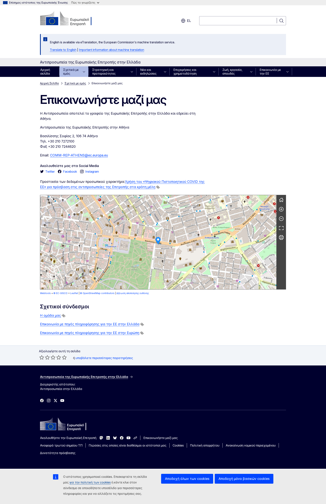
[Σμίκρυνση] (281, 218)
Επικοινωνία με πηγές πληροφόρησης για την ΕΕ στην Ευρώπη (89, 333)
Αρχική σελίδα (45, 71)
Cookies (178, 445)
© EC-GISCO (60, 293)
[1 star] (42, 357)
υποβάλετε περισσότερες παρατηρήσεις (104, 358)
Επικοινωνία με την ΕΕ (270, 71)
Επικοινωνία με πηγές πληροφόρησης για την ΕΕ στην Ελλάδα (89, 324)
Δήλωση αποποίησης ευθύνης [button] (132, 293)
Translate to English (63, 50)
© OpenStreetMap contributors (97, 293)
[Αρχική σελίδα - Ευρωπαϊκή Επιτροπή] (70, 18)
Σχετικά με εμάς (71, 71)
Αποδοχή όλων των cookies (187, 479)
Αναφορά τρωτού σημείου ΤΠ (61, 445)
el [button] (189, 21)
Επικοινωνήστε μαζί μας (160, 438)
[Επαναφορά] (281, 200)
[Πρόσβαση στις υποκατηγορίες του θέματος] (85, 71)
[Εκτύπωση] (281, 237)
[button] (158, 241)
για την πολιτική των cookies (90, 482)
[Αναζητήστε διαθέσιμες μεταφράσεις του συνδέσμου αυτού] (158, 187)
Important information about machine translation (111, 50)
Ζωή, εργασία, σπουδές (232, 71)
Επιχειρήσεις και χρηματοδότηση (185, 71)
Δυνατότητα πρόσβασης (57, 453)
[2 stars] (44, 357)
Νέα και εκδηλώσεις (148, 71)
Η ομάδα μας (50, 315)
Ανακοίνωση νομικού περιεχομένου (251, 445)
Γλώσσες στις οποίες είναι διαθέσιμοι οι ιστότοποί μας (127, 445)
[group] (158, 242)
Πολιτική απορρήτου (204, 445)
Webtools (45, 293)
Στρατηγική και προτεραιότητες (104, 71)
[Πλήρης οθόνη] (281, 228)
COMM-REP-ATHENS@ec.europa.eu (79, 155)
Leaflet (74, 293)
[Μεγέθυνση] (281, 209)
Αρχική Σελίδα (49, 83)
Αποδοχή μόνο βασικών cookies (244, 479)
